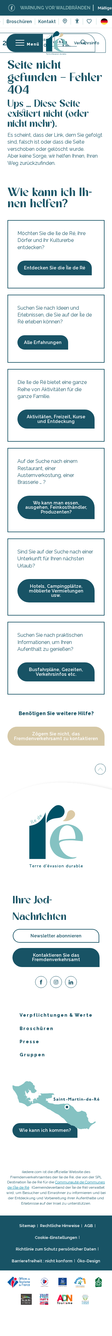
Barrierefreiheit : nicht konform (42, 1261)
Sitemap (27, 1226)
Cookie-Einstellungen (56, 1237)
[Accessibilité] (77, 21)
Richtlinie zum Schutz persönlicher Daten (56, 1249)
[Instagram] (56, 983)
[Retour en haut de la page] (100, 770)
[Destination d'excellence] (45, 1282)
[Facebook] (41, 983)
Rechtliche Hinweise (60, 1226)
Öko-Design (88, 1261)
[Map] (65, 21)
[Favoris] (89, 21)
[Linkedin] (71, 983)
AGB (88, 1226)
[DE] (104, 21)
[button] (104, 21)
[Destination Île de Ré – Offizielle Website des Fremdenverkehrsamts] (56, 43)
